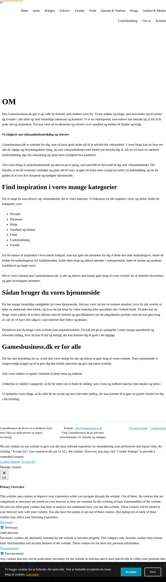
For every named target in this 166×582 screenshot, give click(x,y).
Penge (134, 10)
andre (36, 10)
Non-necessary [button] (9, 548)
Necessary (11, 527)
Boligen (50, 10)
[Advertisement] (83, 61)
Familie (79, 10)
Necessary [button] (6, 522)
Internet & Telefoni (113, 10)
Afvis (153, 571)
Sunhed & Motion (154, 10)
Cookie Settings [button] (10, 461)
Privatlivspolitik (138, 428)
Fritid (92, 10)
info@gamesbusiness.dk (88, 428)
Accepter (131, 571)
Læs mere (32, 574)
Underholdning (127, 21)
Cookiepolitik (158, 428)
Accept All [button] (28, 461)
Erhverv (65, 10)
